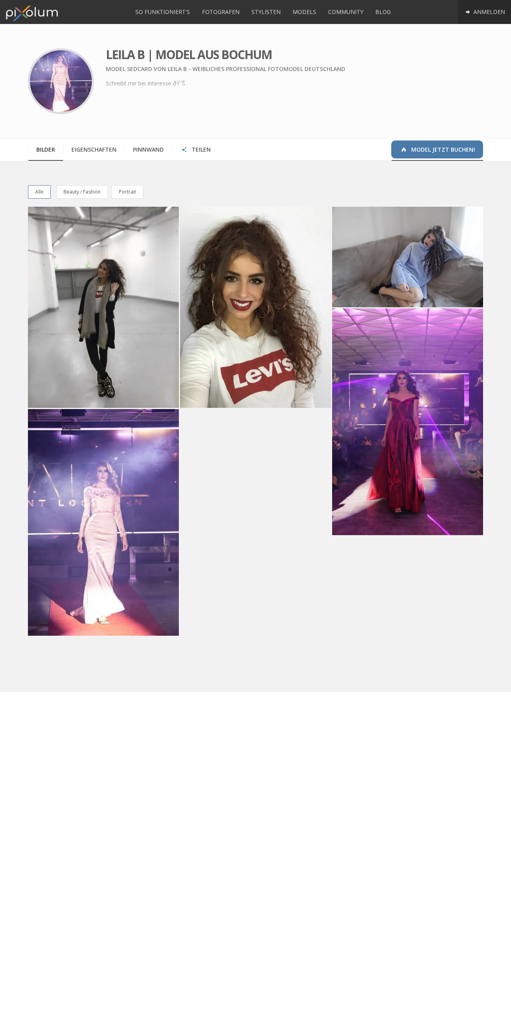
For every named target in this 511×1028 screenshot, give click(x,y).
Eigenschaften (94, 149)
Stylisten (266, 12)
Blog (383, 12)
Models (304, 12)
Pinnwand (148, 149)
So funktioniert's (162, 12)
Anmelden (488, 12)
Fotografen (221, 12)
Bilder (45, 149)
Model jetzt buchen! (442, 149)
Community (345, 12)
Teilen (200, 149)
